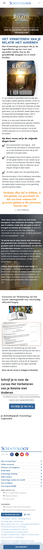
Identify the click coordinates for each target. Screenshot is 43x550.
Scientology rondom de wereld (13, 480)
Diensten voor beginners (10, 467)
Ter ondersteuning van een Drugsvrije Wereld (14, 532)
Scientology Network (24, 519)
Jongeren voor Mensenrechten (30, 534)
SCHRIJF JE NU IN (21, 406)
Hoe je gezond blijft (8, 486)
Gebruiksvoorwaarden (35, 543)
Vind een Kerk (9, 499)
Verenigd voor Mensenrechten (10, 534)
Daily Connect (6, 477)
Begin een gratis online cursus (10, 524)
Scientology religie (6, 521)
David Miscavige (18, 521)
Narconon (25, 529)
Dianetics (14, 519)
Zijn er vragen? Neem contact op (15, 493)
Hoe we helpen (6, 483)
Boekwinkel (5, 470)
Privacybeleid (15, 543)
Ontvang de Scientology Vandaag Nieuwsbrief (20, 510)
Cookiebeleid (24, 543)
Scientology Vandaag (9, 474)
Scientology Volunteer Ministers (29, 524)
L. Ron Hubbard (5, 519)
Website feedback (11, 496)
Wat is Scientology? (8, 461)
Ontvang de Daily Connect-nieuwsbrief (18, 507)
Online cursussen (7, 464)
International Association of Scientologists (13, 526)
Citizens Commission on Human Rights (12, 537)
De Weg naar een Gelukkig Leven (11, 529)
